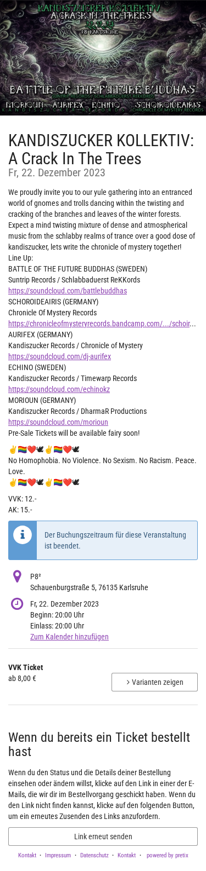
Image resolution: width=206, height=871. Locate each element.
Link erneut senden (103, 836)
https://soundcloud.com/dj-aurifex (59, 356)
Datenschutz (94, 855)
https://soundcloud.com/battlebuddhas (67, 290)
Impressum (58, 855)
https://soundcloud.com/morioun (58, 422)
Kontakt (27, 855)
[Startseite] (103, 58)
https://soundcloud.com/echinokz (59, 389)
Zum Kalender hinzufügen (69, 636)
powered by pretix (167, 855)
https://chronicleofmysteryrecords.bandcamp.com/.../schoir (99, 323)
